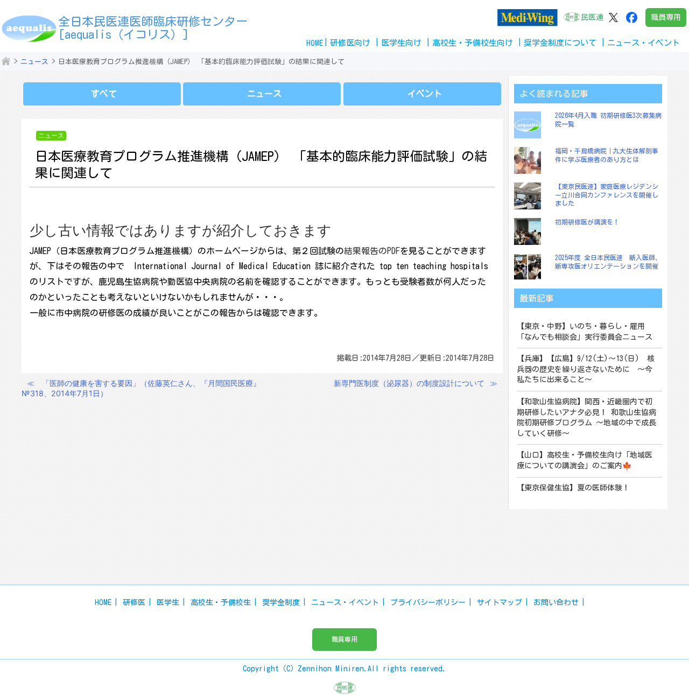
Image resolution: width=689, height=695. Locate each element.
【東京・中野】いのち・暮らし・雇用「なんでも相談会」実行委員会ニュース (584, 331)
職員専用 (666, 17)
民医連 (592, 17)
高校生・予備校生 (221, 602)
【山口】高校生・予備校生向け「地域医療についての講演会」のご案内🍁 (584, 460)
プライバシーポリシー (428, 602)
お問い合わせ (556, 602)
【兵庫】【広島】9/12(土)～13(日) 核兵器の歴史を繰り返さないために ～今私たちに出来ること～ (586, 369)
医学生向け (401, 43)
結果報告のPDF (372, 251)
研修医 (134, 602)
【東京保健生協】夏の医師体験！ (573, 488)
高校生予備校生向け (472, 43)
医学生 (168, 602)
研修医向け (350, 43)
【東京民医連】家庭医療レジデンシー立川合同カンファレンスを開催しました (606, 194)
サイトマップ (499, 602)
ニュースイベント (643, 43)
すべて (104, 93)
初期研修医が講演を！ (587, 222)
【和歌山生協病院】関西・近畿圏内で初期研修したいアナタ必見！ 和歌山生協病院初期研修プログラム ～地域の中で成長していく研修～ (586, 417)
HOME (315, 43)
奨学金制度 (281, 602)
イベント (424, 93)
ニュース (34, 61)
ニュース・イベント (345, 602)
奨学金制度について (560, 43)
